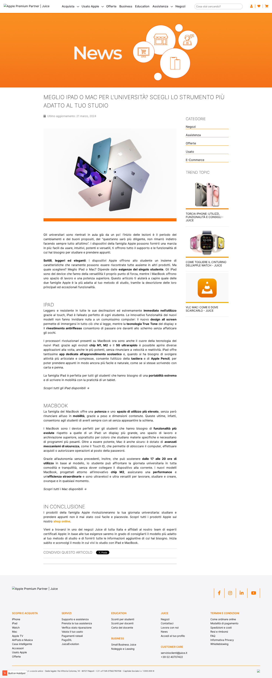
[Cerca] (240, 5)
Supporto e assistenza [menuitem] (75, 619)
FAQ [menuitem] (212, 635)
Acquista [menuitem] (68, 6)
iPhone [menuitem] (16, 619)
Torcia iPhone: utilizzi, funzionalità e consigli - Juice (204, 217)
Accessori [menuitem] (18, 648)
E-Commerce (195, 160)
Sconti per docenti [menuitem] (122, 623)
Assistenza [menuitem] (160, 6)
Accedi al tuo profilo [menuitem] (173, 635)
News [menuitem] (164, 631)
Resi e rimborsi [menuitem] (219, 631)
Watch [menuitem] (16, 627)
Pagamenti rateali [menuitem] (72, 635)
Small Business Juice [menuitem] (123, 644)
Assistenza (193, 135)
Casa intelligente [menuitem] (22, 644)
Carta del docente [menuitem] (122, 627)
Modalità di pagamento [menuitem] (224, 623)
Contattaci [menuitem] (167, 623)
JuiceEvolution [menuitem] (70, 644)
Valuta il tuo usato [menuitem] (72, 631)
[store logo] (26, 6)
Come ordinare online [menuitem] (223, 619)
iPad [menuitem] (14, 623)
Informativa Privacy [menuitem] (222, 639)
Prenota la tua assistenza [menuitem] (77, 623)
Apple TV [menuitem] (17, 635)
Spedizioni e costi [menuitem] (221, 627)
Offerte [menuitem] (111, 6)
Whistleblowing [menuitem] (219, 644)
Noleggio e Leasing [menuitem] (123, 648)
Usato (190, 151)
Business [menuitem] (125, 6)
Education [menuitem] (142, 6)
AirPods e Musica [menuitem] (22, 639)
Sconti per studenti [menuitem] (122, 619)
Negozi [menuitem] (180, 6)
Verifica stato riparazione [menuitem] (77, 627)
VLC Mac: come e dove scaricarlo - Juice (202, 309)
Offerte (191, 143)
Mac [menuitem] (14, 631)
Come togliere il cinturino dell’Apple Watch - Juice (206, 263)
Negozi (191, 126)
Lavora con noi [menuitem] (170, 627)
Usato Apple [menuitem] (90, 6)
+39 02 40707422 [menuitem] (172, 656)
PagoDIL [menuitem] (67, 639)
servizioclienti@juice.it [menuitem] (174, 652)
